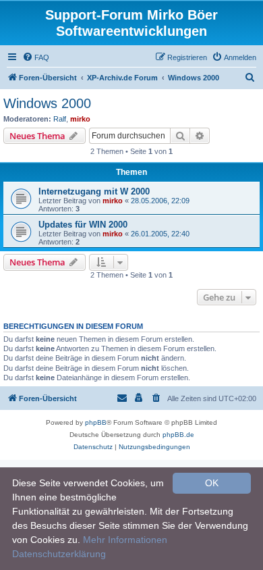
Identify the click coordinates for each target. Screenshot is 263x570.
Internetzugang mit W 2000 (94, 191)
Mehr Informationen (125, 539)
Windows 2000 (47, 103)
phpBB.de (178, 434)
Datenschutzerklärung (59, 553)
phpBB (96, 422)
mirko (80, 119)
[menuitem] (35, 57)
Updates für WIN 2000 (82, 224)
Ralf (59, 119)
